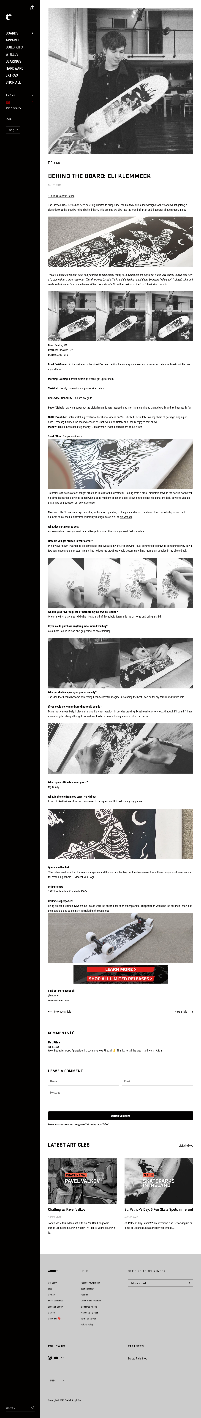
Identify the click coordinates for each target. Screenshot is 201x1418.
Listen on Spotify (55, 1306)
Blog (50, 1288)
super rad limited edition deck (130, 205)
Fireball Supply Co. (73, 1400)
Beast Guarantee (55, 1300)
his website (126, 517)
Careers (51, 1312)
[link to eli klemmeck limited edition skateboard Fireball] (120, 969)
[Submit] (33, 1407)
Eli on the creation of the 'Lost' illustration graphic (140, 284)
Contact (51, 1294)
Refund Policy (87, 1324)
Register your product (90, 1282)
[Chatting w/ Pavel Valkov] (82, 1181)
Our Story (52, 1282)
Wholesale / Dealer (89, 1312)
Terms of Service (88, 1318)
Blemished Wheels (89, 1306)
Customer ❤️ (54, 1318)
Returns (84, 1294)
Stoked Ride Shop (137, 1358)
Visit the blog (186, 1145)
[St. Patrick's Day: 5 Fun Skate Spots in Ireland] (159, 1181)
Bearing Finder (87, 1288)
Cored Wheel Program (91, 1300)
